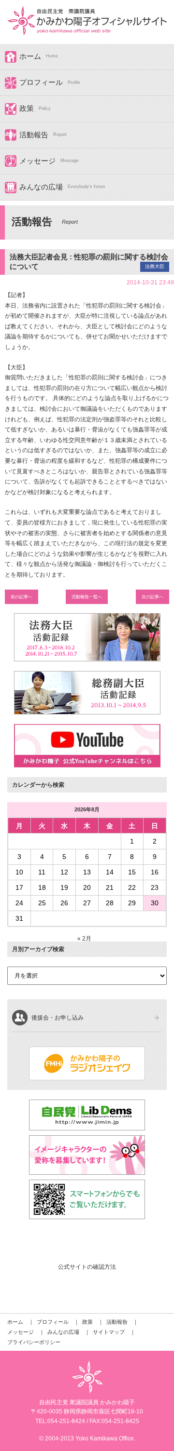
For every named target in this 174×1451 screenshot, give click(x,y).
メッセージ (37, 161)
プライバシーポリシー (33, 1342)
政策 (26, 108)
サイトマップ (109, 1332)
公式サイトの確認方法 (87, 1267)
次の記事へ (152, 596)
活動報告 (33, 135)
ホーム (30, 56)
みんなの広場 (41, 187)
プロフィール (41, 82)
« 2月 (84, 938)
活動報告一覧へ (87, 596)
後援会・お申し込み (57, 1017)
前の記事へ (21, 596)
